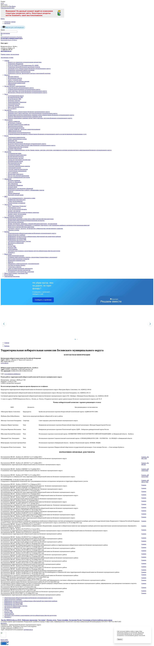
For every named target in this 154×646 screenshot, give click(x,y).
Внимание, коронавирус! (15, 215)
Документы (7, 110)
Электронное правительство (16, 137)
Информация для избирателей (17, 238)
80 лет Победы (8, 275)
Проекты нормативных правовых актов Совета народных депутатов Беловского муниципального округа (40, 118)
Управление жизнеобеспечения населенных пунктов (24, 67)
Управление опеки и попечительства (19, 71)
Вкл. (10, 6)
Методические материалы (16, 222)
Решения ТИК (12, 247)
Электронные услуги (14, 207)
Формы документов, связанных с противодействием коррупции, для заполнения (32, 223)
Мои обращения (13, 183)
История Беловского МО (15, 97)
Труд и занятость (13, 172)
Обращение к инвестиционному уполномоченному (23, 263)
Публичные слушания (14, 123)
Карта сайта (4, 639)
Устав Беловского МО (14, 99)
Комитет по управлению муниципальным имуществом (24, 62)
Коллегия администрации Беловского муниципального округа (27, 143)
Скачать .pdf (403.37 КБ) (145, 481)
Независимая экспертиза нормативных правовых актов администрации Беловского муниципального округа (41, 115)
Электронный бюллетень (12, 276)
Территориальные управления (17, 102)
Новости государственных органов (18, 81)
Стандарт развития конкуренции (18, 169)
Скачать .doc (145, 457)
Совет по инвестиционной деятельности (20, 268)
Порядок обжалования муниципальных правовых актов (25, 116)
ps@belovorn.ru (28, 629)
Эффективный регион (14, 131)
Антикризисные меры (14, 153)
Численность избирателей (16, 243)
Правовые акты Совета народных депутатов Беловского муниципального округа (32, 113)
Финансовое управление (15, 142)
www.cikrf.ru (4, 363)
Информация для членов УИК (17, 239)
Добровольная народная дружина (18, 147)
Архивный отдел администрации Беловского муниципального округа (29, 68)
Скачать (143, 485)
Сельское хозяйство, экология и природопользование (24, 129)
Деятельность (8, 119)
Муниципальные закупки (15, 158)
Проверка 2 (11, 252)
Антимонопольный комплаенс (17, 155)
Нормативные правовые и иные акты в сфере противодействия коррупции (31, 219)
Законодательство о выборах (16, 235)
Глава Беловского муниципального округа (21, 87)
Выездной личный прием (15, 195)
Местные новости (13, 76)
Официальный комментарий (16, 83)
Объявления (11, 84)
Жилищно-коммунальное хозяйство (18, 124)
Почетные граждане (14, 100)
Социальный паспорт (14, 167)
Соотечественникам (14, 164)
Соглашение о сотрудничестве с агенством (21, 271)
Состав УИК (12, 246)
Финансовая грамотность (15, 174)
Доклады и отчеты (13, 230)
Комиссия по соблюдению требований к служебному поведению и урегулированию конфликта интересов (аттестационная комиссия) (48, 225)
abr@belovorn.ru (6, 51)
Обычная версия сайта (7, 8)
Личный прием (12, 187)
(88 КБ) (143, 464)
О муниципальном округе (16, 95)
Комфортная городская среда (16, 199)
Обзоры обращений (14, 193)
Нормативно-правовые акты (16, 260)
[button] (75, 339)
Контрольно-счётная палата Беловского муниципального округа (27, 92)
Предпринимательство (15, 163)
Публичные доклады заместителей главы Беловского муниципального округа (31, 145)
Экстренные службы (7, 57)
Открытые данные (10, 21)
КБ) (147, 470)
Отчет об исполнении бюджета (17, 209)
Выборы (6, 231)
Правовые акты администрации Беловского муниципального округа (29, 111)
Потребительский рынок (15, 161)
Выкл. (14, 6)
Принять (120, 639)
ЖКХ (6, 196)
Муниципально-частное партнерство (19, 270)
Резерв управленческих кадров (17, 139)
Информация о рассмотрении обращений (20, 188)
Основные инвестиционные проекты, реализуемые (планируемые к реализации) (32, 257)
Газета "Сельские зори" (15, 79)
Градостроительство (14, 103)
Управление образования (15, 64)
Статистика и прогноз (14, 267)
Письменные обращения (15, 185)
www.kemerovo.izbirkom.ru (12, 374)
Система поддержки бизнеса (16, 265)
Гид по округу (12, 108)
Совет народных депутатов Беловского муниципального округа (27, 91)
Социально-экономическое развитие (19, 166)
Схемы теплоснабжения (15, 201)
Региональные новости (15, 78)
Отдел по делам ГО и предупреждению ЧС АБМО (23, 65)
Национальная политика (15, 126)
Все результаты (5, 33)
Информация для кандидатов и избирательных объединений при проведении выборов (34, 236)
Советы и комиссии (14, 121)
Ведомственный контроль (16, 156)
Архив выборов (12, 249)
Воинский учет (12, 140)
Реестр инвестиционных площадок (18, 259)
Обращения (7, 179)
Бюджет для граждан (14, 211)
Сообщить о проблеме (43, 300)
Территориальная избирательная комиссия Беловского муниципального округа (32, 233)
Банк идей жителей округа (16, 107)
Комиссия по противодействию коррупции (21, 227)
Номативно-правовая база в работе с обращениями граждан (26, 190)
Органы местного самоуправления (14, 86)
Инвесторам (8, 254)
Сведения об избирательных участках (19, 241)
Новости (7, 75)
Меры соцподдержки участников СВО (16, 273)
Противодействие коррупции (13, 217)
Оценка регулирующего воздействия (19, 159)
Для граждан (8, 204)
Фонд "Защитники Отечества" (17, 206)
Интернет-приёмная (14, 180)
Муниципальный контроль (16, 127)
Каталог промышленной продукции (19, 177)
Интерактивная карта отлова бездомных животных (23, 212)
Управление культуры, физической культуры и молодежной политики (29, 73)
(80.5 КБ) (144, 458)
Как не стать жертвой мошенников (18, 175)
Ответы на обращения (14, 182)
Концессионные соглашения (16, 203)
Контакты (7, 23)
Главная (6, 60)
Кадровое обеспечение (15, 148)
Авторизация (5, 641)
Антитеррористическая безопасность (19, 132)
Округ (6, 94)
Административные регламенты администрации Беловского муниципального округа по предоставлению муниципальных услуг (47, 134)
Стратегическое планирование (17, 171)
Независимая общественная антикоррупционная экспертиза (26, 220)
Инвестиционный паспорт (16, 255)
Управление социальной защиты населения (21, 70)
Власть (6, 135)
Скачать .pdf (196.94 (145, 469)
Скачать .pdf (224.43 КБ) (145, 475)
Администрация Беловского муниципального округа (24, 89)
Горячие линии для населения (10, 54)
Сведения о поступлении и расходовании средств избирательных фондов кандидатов (34, 251)
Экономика (7, 151)
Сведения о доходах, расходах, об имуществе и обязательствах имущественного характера (35, 228)
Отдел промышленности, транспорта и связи (21, 198)
